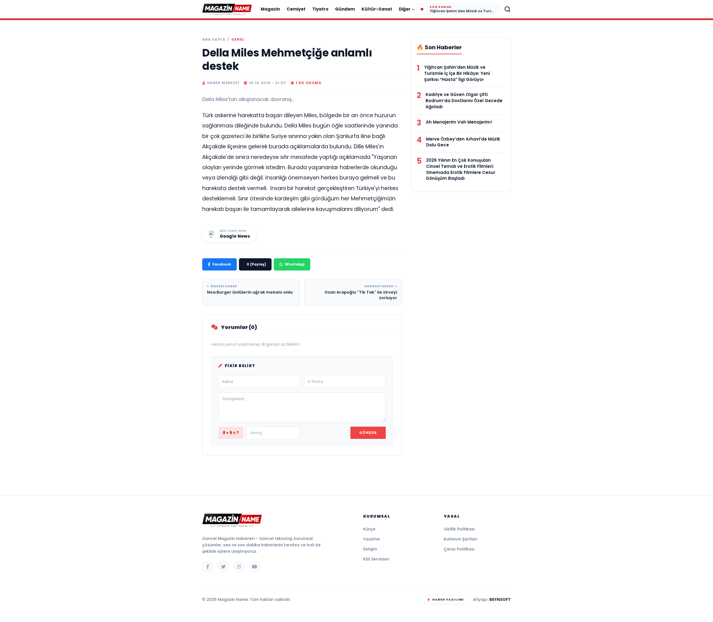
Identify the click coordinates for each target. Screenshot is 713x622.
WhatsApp (295, 264)
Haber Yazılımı (448, 599)
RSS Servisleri (376, 559)
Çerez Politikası (459, 549)
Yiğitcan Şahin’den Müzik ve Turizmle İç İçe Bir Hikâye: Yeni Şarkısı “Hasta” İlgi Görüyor (457, 73)
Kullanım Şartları (460, 539)
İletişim (370, 549)
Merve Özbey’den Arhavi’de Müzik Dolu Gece (463, 142)
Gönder (368, 432)
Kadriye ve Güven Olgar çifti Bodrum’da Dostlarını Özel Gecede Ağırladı (464, 101)
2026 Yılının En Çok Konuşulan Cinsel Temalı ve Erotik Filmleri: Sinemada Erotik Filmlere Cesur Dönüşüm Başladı (460, 169)
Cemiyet (296, 9)
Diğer (405, 9)
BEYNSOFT (500, 599)
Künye (369, 529)
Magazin (270, 9)
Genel (237, 39)
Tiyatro (320, 9)
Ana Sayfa (213, 39)
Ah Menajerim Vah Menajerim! (459, 122)
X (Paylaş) (256, 264)
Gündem (345, 9)
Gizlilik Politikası (459, 529)
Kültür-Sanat (377, 9)
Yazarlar (371, 539)
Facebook (222, 264)
